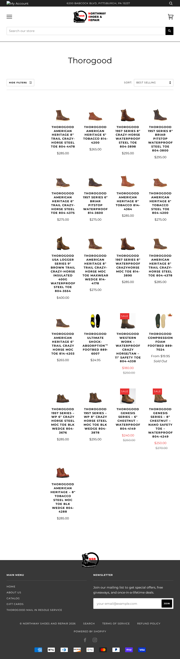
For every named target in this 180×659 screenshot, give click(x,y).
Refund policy (148, 623)
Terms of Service (116, 623)
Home (11, 586)
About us (14, 592)
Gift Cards (15, 604)
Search (89, 623)
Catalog (13, 598)
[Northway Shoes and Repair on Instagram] (95, 640)
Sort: (128, 82)
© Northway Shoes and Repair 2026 (48, 623)
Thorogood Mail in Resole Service (34, 610)
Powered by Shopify (90, 631)
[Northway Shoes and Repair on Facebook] (85, 640)
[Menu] (9, 16)
